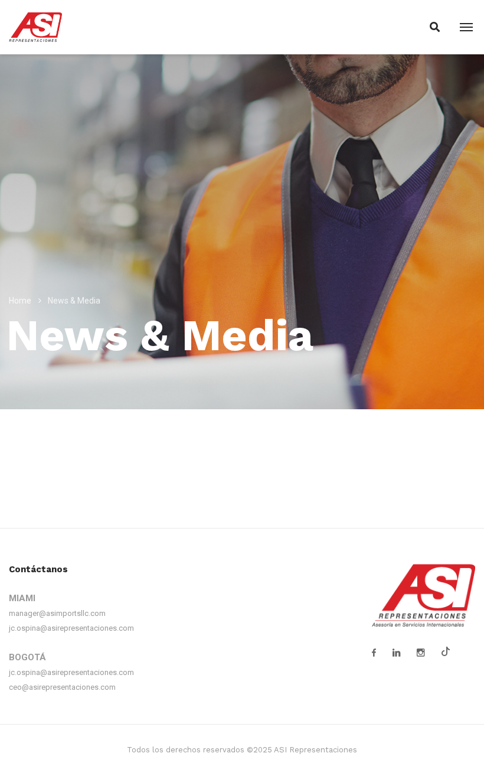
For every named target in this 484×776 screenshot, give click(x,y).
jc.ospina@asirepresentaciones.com (71, 628)
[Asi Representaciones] (35, 26)
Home (20, 300)
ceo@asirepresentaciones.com (62, 687)
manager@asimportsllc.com (57, 613)
